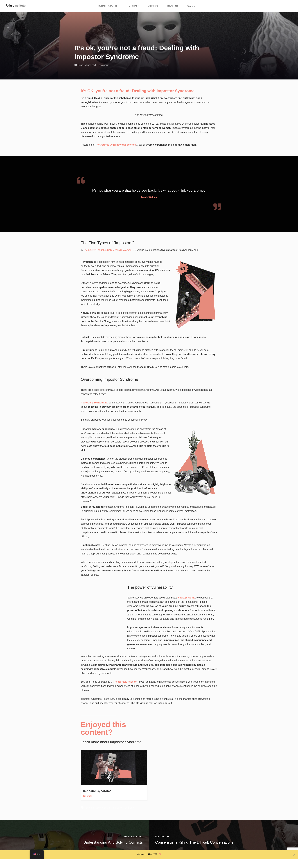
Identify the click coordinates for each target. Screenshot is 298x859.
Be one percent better (98, 807)
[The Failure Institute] (13, 4)
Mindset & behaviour (96, 65)
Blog (80, 65)
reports (87, 796)
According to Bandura (94, 402)
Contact (191, 6)
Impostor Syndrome (97, 791)
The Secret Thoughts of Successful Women (107, 250)
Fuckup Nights (186, 597)
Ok (160, 854)
